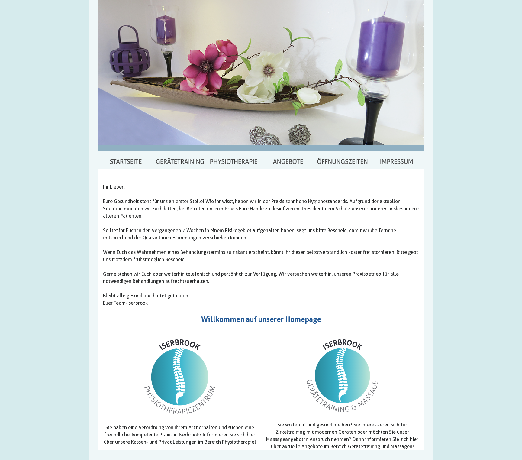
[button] (122, 72)
